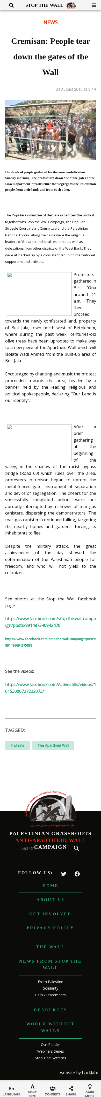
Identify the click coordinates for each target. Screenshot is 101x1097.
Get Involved (50, 914)
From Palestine (50, 981)
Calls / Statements (50, 994)
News (51, 22)
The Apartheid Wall (53, 745)
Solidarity (50, 988)
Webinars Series (50, 1051)
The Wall (50, 947)
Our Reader (50, 1044)
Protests (17, 745)
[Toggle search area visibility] (9, 5)
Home (50, 885)
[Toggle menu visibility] (92, 5)
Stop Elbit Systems (50, 1057)
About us (51, 899)
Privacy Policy (51, 928)
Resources (50, 1010)
